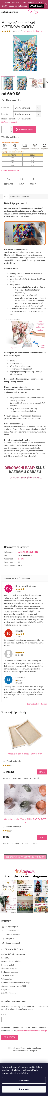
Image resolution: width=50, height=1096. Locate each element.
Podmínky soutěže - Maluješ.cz (25, 1050)
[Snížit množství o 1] (11, 131)
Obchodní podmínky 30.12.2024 (14, 986)
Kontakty (5, 958)
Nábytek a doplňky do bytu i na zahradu (24, 1048)
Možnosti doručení (9, 122)
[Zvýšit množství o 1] (11, 128)
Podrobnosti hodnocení (32, 31)
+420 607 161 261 (12, 930)
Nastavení (24, 1080)
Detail (42, 772)
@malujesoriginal (13, 943)
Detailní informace (8, 170)
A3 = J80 (25, 843)
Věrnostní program (9, 968)
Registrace (6, 989)
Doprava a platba (8, 965)
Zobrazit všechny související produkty (25, 857)
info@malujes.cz (12, 926)
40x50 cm (17, 778)
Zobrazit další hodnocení (37, 704)
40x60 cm (27, 778)
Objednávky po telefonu (11, 961)
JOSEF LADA (36, 6)
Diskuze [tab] (25, 196)
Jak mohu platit (7, 975)
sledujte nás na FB (13, 934)
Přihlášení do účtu (8, 993)
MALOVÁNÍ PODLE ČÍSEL (28, 552)
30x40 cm (6, 778)
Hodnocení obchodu (9, 972)
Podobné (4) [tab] (15, 196)
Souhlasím (24, 1089)
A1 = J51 (6, 843)
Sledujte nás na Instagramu (25, 876)
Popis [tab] (6, 196)
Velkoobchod (6, 979)
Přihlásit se (9, 1037)
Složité (21, 559)
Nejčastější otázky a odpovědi (14, 954)
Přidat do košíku (26, 129)
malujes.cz (10, 938)
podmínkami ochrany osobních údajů (32, 1030)
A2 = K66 (15, 843)
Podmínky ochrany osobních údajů (15, 982)
